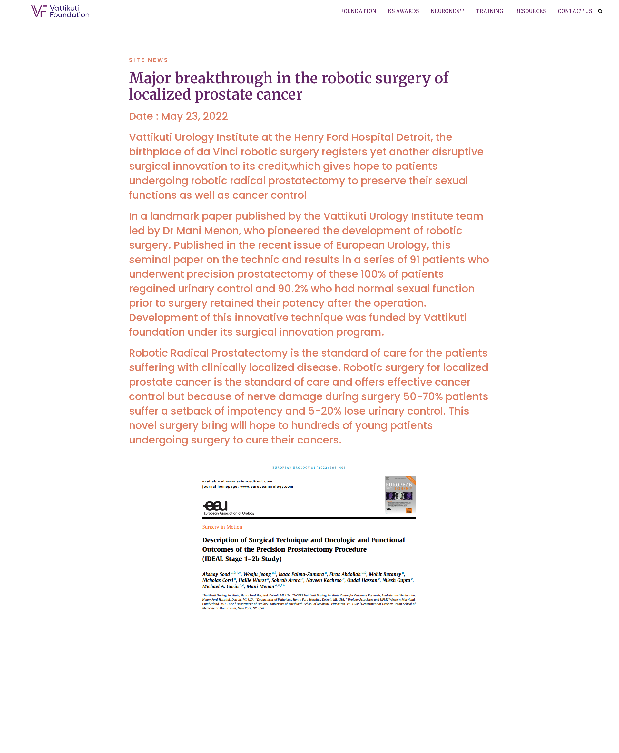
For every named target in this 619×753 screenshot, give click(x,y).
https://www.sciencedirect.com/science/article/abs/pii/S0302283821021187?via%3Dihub (305, 645)
